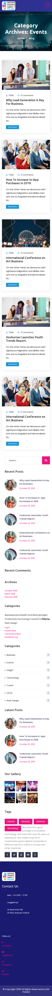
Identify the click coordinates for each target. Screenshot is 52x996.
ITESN (11, 95)
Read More (12, 127)
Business (9, 615)
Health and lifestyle (31, 615)
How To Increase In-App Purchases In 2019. (22, 181)
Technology (28, 677)
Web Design (28, 700)
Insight (44, 615)
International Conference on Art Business (25, 259)
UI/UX (28, 693)
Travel (28, 685)
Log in (7, 627)
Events (17, 615)
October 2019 (11, 590)
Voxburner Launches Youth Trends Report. (24, 338)
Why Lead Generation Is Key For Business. (25, 101)
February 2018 (11, 597)
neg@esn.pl (12, 902)
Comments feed (12, 634)
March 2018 (10, 594)
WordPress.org (11, 637)
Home (21, 38)
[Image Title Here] (10, 786)
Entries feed (10, 630)
